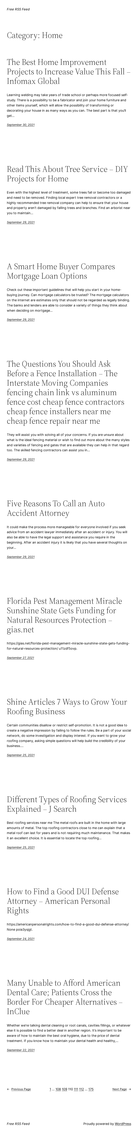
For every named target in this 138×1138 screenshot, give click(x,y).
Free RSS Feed (18, 9)
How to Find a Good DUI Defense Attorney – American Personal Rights (63, 901)
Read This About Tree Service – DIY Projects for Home (67, 173)
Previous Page (19, 1089)
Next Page (121, 1089)
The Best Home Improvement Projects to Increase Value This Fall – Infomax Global (69, 71)
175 (91, 1089)
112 (81, 1089)
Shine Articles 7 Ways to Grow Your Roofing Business (67, 706)
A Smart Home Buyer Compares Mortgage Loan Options (61, 270)
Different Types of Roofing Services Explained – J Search (67, 803)
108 (58, 1089)
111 (76, 1089)
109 (64, 1089)
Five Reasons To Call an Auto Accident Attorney (56, 508)
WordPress (123, 1124)
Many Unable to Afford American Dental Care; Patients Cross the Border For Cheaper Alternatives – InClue (65, 997)
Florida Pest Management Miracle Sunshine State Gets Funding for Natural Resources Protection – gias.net (64, 615)
